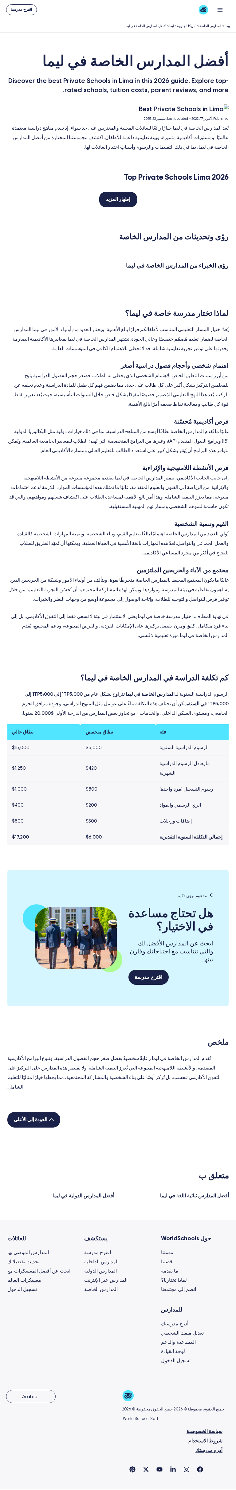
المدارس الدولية (100, 1271)
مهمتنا (167, 1252)
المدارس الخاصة (210, 26)
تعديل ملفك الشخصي (182, 1333)
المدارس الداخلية (101, 1261)
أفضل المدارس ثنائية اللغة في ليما (194, 1195)
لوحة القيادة (173, 1351)
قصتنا (166, 1261)
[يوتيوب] (159, 1469)
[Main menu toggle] (220, 9)
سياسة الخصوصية (204, 1431)
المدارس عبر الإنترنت (106, 1280)
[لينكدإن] (173, 1469)
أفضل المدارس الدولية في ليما (83, 1195)
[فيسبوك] (200, 1469)
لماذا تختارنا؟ (174, 1280)
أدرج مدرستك (174, 1323)
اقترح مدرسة (97, 1252)
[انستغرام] (186, 1469)
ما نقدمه (169, 1271)
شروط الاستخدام (205, 1441)
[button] (21, 9)
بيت (227, 26)
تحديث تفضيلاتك (23, 1261)
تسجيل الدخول (22, 1289)
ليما (171, 26)
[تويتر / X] (146, 1469)
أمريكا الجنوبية (186, 26)
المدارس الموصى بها (28, 1252)
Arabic (29, 1396)
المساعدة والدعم (178, 1342)
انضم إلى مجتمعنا (178, 1289)
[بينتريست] (132, 1469)
